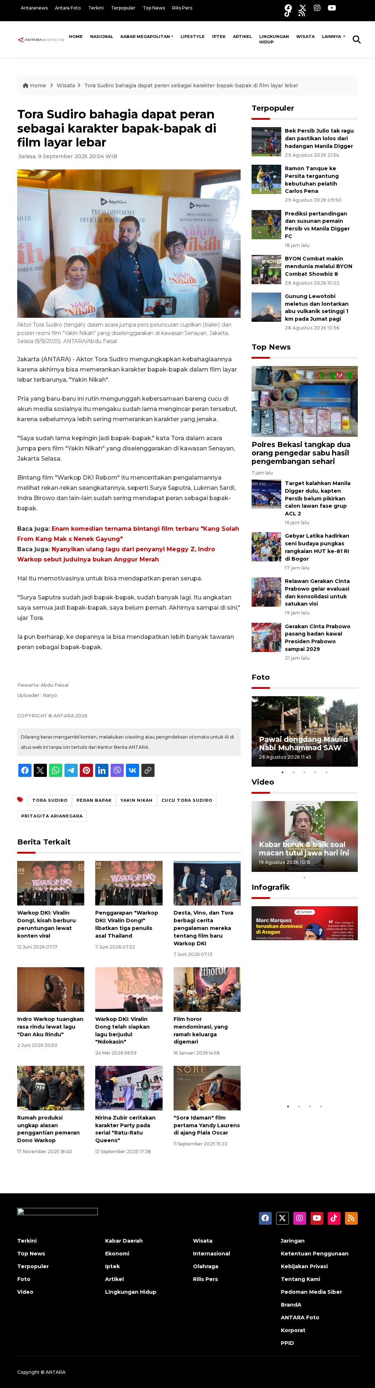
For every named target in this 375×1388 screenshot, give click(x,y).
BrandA (291, 1304)
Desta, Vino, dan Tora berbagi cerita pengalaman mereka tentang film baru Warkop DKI (203, 928)
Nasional (101, 36)
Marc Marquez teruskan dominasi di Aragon (302, 1077)
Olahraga (205, 1266)
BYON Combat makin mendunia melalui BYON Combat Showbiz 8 (318, 266)
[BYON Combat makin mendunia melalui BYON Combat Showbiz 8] (266, 269)
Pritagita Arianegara (52, 816)
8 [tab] (337, 868)
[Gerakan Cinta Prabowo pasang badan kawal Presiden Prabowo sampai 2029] (266, 636)
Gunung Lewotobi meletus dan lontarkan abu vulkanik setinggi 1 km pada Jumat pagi (317, 307)
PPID (287, 1343)
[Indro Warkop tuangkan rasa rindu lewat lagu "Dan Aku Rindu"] (50, 988)
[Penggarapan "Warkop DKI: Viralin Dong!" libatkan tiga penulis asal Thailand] (128, 883)
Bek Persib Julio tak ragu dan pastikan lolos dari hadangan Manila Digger (319, 138)
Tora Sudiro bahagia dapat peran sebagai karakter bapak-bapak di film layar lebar (191, 85)
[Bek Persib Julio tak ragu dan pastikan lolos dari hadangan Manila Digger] (266, 141)
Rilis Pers (182, 8)
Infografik (271, 887)
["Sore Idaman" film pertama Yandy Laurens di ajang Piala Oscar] (207, 1087)
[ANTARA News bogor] (41, 39)
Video (263, 782)
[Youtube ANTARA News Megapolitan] (332, 7)
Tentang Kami (300, 1279)
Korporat (293, 1330)
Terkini (96, 8)
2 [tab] (293, 772)
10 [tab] (304, 877)
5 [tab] (326, 772)
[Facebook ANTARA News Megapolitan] (288, 7)
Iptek (219, 36)
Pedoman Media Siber (311, 1292)
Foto (261, 677)
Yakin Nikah (136, 800)
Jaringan (293, 1241)
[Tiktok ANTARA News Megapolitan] (288, 12)
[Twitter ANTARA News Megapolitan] (303, 7)
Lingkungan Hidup (274, 39)
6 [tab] (315, 868)
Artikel (242, 36)
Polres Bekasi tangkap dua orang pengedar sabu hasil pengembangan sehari (301, 453)
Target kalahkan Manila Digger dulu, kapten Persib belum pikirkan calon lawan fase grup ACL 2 (317, 498)
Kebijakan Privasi (304, 1266)
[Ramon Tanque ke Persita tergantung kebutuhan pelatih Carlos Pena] (266, 178)
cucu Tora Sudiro (186, 800)
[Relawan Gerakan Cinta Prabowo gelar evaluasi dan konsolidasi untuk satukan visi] (266, 591)
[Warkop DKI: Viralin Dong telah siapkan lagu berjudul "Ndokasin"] (128, 988)
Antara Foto (68, 8)
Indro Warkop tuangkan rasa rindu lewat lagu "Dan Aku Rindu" (50, 1027)
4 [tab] (315, 772)
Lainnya (332, 36)
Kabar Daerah (124, 1241)
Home (76, 36)
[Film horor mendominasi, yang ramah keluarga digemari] (207, 988)
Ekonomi (117, 1253)
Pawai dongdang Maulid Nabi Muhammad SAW (303, 743)
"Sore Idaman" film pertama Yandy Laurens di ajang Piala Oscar (207, 1125)
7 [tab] (326, 868)
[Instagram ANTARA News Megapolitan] (317, 7)
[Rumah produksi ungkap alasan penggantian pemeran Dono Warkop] (50, 1087)
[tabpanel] (305, 731)
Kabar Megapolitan (145, 36)
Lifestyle (193, 36)
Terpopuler (123, 8)
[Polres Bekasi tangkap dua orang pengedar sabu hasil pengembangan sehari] (305, 400)
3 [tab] (304, 772)
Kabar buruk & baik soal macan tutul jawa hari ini (304, 848)
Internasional (211, 1253)
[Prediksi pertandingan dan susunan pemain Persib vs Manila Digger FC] (266, 224)
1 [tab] (282, 772)
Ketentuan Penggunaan (315, 1253)
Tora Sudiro (50, 800)
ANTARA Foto (300, 1317)
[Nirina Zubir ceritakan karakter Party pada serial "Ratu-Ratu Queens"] (128, 1087)
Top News (154, 8)
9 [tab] (348, 868)
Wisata (305, 36)
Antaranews (34, 8)
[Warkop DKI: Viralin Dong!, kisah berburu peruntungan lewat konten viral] (50, 883)
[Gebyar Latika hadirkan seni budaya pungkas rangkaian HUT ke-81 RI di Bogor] (266, 546)
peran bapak (94, 800)
